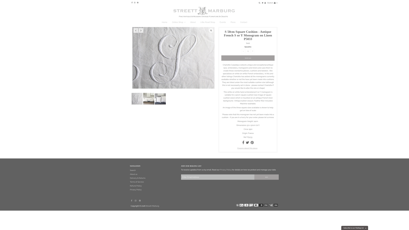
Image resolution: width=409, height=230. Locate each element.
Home (164, 22)
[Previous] (135, 30)
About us (133, 174)
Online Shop (177, 22)
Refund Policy (136, 186)
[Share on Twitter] (247, 143)
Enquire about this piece (247, 148)
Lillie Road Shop (207, 22)
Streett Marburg (152, 206)
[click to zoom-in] (211, 30)
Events (223, 22)
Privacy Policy (136, 190)
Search (133, 170)
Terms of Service (137, 182)
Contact (243, 22)
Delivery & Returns (137, 178)
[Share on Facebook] (243, 143)
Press (233, 22)
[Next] (141, 30)
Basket (272, 3)
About (193, 22)
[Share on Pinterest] (252, 143)
